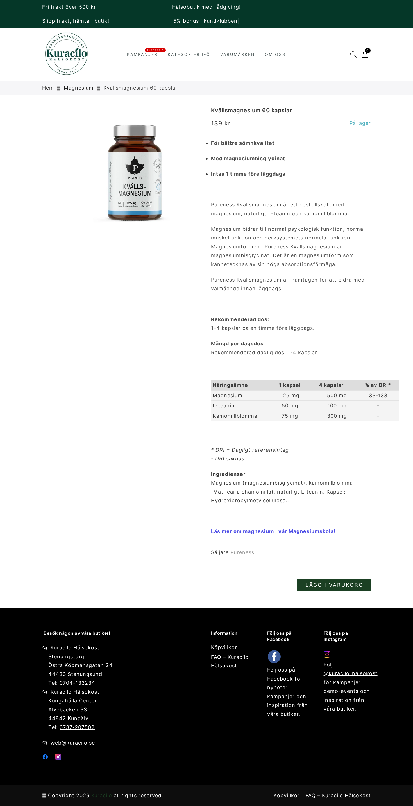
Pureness (242, 552)
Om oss (275, 54)
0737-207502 (77, 727)
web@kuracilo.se (73, 743)
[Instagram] (58, 758)
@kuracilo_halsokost (351, 673)
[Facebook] (45, 758)
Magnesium (79, 88)
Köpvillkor (224, 647)
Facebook (281, 679)
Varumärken (237, 54)
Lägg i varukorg (334, 585)
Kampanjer (142, 54)
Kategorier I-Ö (189, 54)
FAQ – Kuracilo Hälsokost (338, 795)
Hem (48, 88)
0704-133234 (77, 683)
